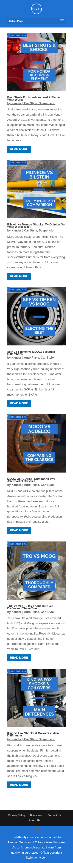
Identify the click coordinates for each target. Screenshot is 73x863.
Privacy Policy (16, 815)
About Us (34, 820)
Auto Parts (31, 357)
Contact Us (54, 815)
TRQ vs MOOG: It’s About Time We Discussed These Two (30, 607)
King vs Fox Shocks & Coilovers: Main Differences (33, 734)
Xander (16, 103)
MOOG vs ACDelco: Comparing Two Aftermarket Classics (31, 480)
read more (19, 149)
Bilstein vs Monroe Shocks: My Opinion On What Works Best (36, 225)
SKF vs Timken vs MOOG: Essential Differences (31, 353)
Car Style (30, 103)
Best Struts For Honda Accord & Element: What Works (35, 98)
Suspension (47, 103)
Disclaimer (36, 815)
